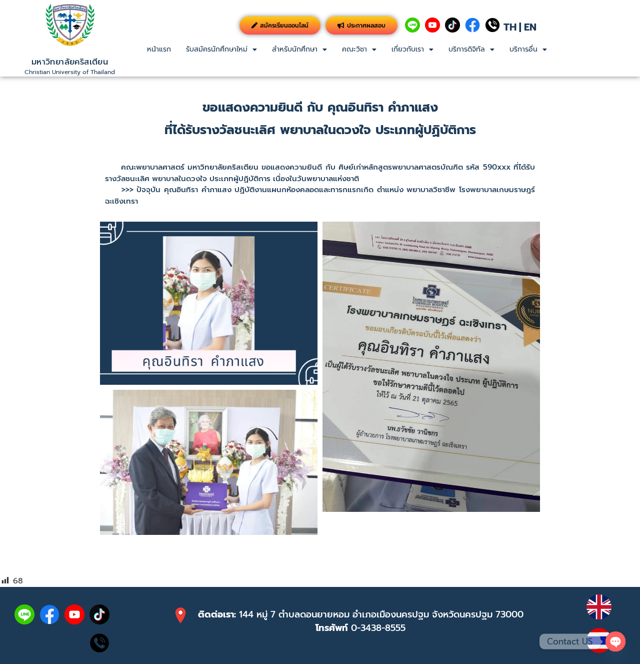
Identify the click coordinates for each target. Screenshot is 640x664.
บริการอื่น (524, 49)
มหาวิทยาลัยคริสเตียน (70, 62)
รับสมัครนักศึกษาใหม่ (217, 49)
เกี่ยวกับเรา (408, 49)
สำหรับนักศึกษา (295, 49)
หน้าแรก (159, 49)
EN (530, 27)
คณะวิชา (354, 49)
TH (510, 27)
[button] (221, 50)
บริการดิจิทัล (466, 49)
